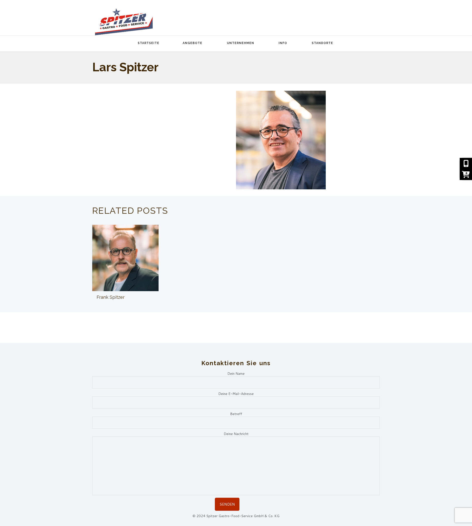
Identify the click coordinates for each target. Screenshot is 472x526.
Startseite (148, 43)
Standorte (322, 43)
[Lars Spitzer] (281, 140)
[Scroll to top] (460, 497)
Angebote (192, 43)
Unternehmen (240, 43)
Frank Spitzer (111, 297)
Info (283, 43)
